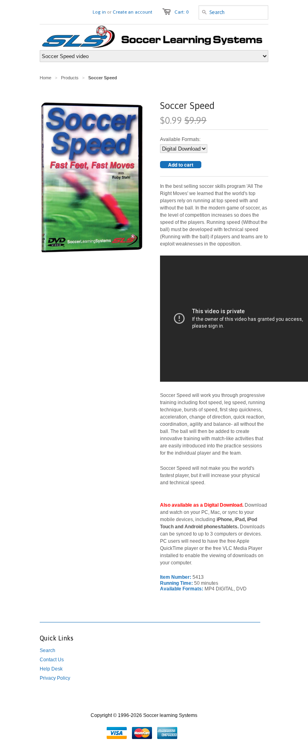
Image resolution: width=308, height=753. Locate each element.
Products (70, 77)
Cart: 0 (181, 12)
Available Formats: (180, 139)
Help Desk (51, 669)
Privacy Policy (55, 678)
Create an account (132, 12)
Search (47, 650)
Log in (99, 12)
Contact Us (52, 659)
